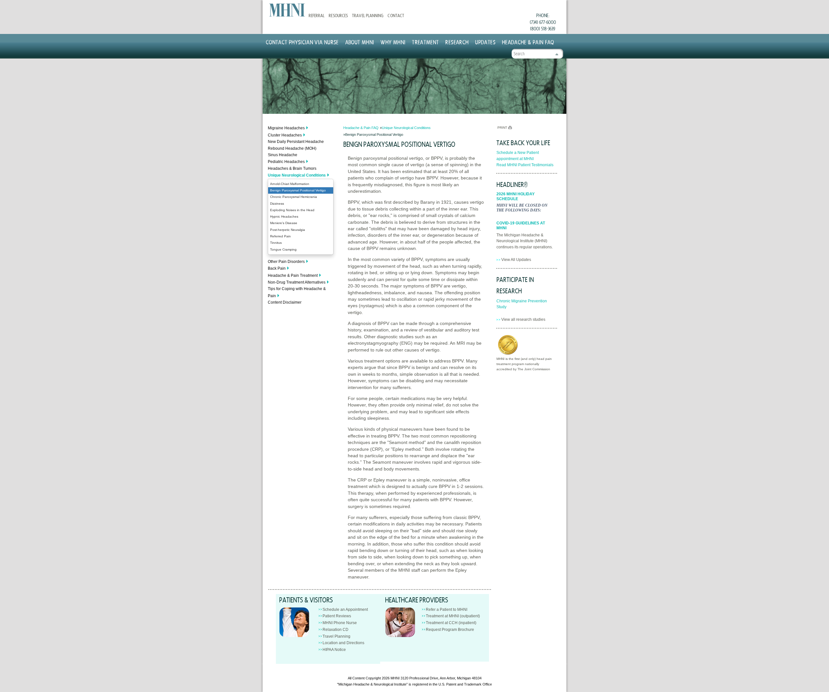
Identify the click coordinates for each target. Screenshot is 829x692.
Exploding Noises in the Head (292, 210)
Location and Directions (343, 643)
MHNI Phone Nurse (340, 623)
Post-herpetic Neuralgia (287, 230)
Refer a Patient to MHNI (446, 609)
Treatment (425, 42)
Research (457, 42)
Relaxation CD (335, 629)
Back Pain (277, 268)
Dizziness (277, 203)
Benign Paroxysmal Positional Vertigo (298, 190)
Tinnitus (276, 242)
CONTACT (396, 15)
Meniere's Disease (283, 223)
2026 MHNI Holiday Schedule (515, 196)
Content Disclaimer (284, 302)
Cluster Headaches (285, 135)
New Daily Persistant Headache (296, 141)
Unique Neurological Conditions (297, 175)
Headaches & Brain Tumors (292, 168)
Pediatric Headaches (286, 161)
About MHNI (359, 42)
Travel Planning (367, 15)
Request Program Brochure (450, 629)
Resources (338, 15)
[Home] (287, 10)
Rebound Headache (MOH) (292, 148)
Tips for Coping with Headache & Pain (297, 292)
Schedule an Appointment (345, 609)
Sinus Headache (282, 155)
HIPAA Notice (334, 649)
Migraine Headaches (286, 128)
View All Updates (516, 259)
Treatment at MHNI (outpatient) (453, 616)
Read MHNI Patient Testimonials (524, 165)
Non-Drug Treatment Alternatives (296, 282)
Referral (316, 15)
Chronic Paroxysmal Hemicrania (293, 197)
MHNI (395, 678)
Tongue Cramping (283, 249)
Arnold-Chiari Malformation (289, 184)
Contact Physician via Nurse (302, 42)
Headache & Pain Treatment (293, 275)
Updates (485, 42)
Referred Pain (280, 236)
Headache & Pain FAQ (528, 42)
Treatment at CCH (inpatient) (451, 623)
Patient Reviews (337, 616)
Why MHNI (392, 42)
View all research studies (523, 319)
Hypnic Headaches (284, 216)
